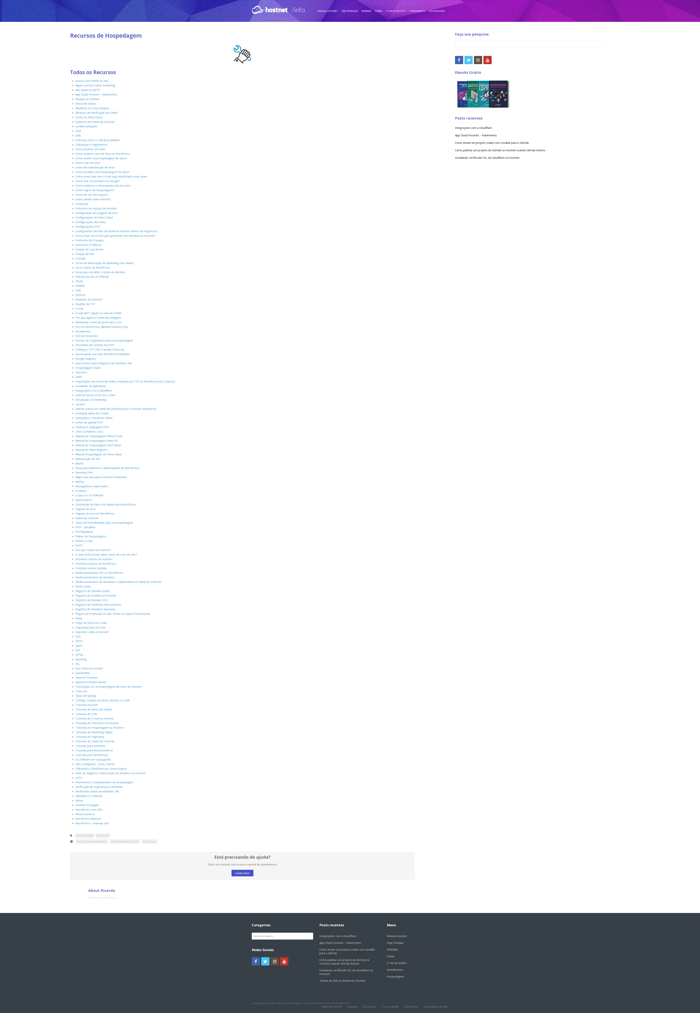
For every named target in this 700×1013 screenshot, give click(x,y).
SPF (77, 650)
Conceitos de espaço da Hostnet (96, 208)
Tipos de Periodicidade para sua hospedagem (104, 522)
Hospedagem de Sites (125, 841)
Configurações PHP (87, 226)
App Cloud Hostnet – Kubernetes (96, 94)
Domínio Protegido (87, 805)
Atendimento (417, 11)
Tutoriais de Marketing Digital (93, 732)
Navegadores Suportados (91, 486)
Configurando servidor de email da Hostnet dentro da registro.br (116, 231)
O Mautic (81, 490)
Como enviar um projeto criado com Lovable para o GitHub (492, 142)
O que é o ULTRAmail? (89, 495)
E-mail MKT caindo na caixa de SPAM (98, 313)
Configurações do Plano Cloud (94, 217)
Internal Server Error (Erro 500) (95, 395)
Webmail (352, 1006)
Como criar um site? (87, 163)
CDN (78, 131)
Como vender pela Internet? (93, 199)
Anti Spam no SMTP (87, 90)
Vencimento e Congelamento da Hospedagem (104, 782)
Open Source (83, 500)
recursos (103, 835)
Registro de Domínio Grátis (92, 591)
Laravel (80, 404)
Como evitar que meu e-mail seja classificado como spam (111, 176)
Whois (79, 800)
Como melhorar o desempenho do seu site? (103, 185)
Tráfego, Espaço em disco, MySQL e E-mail (102, 700)
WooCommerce (85, 814)
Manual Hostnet (328, 11)
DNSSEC (80, 295)
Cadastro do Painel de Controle (95, 122)
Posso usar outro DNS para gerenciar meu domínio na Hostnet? (115, 235)
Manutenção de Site (87, 459)
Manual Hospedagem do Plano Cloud (98, 454)
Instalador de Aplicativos (90, 386)
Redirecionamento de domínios (94, 577)
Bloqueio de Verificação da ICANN (96, 112)
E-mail (79, 308)
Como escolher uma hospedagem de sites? (102, 172)
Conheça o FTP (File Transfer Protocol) (99, 349)
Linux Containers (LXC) (89, 431)
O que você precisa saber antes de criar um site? (106, 554)
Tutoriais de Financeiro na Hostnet (97, 723)
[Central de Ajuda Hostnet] (270, 9)
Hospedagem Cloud (87, 367)
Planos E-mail (83, 541)
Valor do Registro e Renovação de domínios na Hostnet (110, 773)
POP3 (79, 545)
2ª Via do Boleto (396, 11)
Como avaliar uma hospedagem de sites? (101, 158)
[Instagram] (478, 60)
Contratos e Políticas (88, 245)
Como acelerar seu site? (90, 149)
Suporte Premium (86, 677)
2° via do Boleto (390, 1006)
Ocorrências (369, 1006)
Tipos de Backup (85, 695)
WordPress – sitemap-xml (91, 823)
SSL (77, 664)
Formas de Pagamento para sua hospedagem (104, 340)
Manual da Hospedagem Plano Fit (96, 440)
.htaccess (81, 372)
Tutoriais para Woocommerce (94, 750)
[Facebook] (459, 60)
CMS (78, 135)
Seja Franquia (349, 11)
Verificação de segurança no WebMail (98, 787)
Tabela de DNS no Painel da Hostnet (342, 980)
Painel (379, 11)
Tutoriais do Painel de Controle (94, 741)
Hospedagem (437, 11)
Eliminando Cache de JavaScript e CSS (98, 322)
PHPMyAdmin (84, 531)
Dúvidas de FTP (85, 304)
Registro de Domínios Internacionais (98, 604)
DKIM (79, 281)
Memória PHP (84, 472)
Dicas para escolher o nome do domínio (100, 272)
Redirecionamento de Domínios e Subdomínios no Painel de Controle (118, 582)
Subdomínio (82, 673)
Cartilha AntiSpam (86, 126)
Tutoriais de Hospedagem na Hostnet (99, 727)
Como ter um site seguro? (91, 194)
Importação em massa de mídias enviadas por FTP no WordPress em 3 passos (125, 381)
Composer (82, 204)
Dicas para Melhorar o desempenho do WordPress (107, 468)
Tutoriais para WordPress (91, 755)
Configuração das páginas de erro (96, 213)
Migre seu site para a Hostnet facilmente (101, 477)
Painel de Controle (86, 518)
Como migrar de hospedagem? (94, 190)
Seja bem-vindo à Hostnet (91, 632)
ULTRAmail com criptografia (92, 759)
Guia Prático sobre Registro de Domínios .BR (103, 363)
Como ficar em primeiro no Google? (97, 181)
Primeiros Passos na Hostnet (94, 559)
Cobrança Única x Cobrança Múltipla (97, 140)
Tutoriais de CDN (86, 714)
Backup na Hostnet (87, 99)
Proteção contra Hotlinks (91, 568)
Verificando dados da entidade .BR (97, 791)
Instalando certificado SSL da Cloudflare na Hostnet (487, 157)
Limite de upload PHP (89, 422)
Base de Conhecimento (92, 841)
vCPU (78, 777)
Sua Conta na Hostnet (89, 668)
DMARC (80, 286)
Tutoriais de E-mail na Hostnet (94, 718)
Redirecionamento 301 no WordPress (99, 572)
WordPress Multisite (88, 818)
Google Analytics (85, 358)
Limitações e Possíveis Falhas (94, 418)
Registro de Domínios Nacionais (95, 609)
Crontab (80, 258)
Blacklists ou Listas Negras (92, 108)
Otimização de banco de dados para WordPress (105, 504)
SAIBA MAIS (242, 873)
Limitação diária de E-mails (92, 413)
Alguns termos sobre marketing (95, 85)
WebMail (366, 11)
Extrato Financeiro (86, 336)
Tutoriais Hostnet (86, 705)
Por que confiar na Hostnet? (93, 550)
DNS (78, 290)
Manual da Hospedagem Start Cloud (98, 445)
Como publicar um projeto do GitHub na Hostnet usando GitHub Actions (500, 150)
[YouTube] (487, 60)
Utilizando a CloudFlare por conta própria (101, 768)
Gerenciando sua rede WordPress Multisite (102, 354)
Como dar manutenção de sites (95, 167)
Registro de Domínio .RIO (91, 600)
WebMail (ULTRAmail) (88, 796)
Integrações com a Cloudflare (93, 390)
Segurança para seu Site (90, 627)
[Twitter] (468, 60)
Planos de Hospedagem (90, 536)
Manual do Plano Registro (91, 449)
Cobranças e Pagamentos (91, 144)
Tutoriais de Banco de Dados (93, 709)
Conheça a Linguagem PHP (92, 427)
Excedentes (82, 331)
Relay (78, 618)
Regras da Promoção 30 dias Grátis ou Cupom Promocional (112, 613)
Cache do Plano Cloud (88, 117)
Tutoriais (149, 841)
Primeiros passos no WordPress (95, 563)
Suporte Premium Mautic (90, 682)
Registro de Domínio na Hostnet (95, 595)
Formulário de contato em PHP (94, 345)
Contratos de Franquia (89, 240)
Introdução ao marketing (90, 399)
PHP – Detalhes (85, 527)
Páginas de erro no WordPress (94, 513)
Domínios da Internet (88, 299)
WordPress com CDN (88, 809)
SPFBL (79, 654)
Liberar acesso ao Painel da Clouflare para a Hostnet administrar (116, 408)
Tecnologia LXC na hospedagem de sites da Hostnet (108, 686)
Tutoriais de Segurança (89, 736)
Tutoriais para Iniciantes (90, 746)
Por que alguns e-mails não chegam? (98, 317)
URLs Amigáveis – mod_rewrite (95, 764)
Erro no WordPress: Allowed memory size (101, 326)
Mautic (79, 463)
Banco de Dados (85, 103)
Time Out (81, 691)
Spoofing (81, 659)
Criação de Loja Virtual (89, 249)
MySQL (79, 481)
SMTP (79, 641)
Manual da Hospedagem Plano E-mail (98, 436)
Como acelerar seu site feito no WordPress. (103, 153)
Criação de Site (84, 254)
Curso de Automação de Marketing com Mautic (104, 263)
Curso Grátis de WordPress (92, 267)
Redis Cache (83, 586)
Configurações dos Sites (90, 222)
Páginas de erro (85, 509)
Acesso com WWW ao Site (91, 81)
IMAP (78, 377)
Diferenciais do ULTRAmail (91, 276)
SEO (78, 636)
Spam (78, 645)
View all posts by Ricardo (103, 897)
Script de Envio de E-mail (90, 623)
